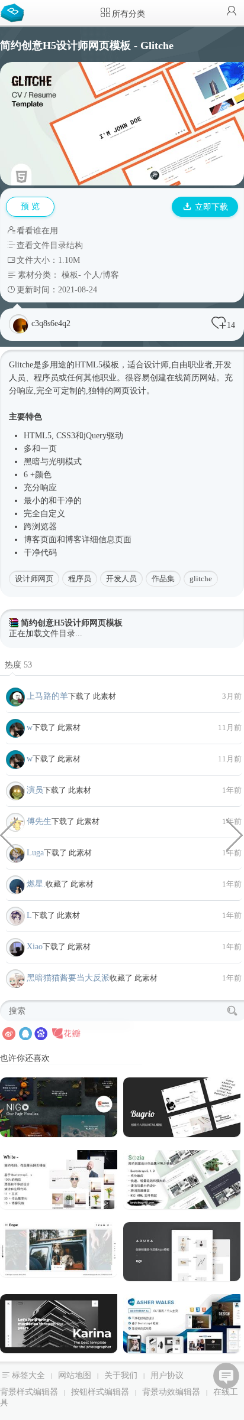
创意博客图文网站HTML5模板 (235, 834)
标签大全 (28, 1375)
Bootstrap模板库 (15, 12)
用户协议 (167, 1375)
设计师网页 (34, 578)
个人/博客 (101, 275)
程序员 (79, 578)
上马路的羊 (47, 696)
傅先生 (39, 821)
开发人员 (121, 578)
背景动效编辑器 (171, 1392)
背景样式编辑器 (29, 1392)
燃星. (36, 884)
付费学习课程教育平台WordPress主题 (9, 834)
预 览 (30, 206)
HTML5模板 (97, 364)
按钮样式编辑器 (100, 1392)
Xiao (35, 946)
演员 (35, 790)
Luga (35, 852)
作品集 (163, 578)
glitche (201, 578)
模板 (70, 275)
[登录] (231, 12)
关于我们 (120, 1375)
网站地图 (74, 1375)
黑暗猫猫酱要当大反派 (68, 977)
